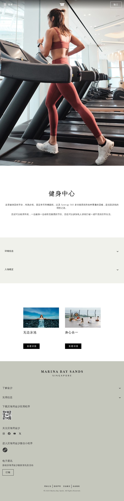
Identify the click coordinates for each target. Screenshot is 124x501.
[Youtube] (14, 434)
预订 (116, 5)
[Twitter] (20, 434)
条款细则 (76, 486)
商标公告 (47, 486)
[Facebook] (9, 434)
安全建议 (66, 486)
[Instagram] (4, 434)
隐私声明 (57, 486)
